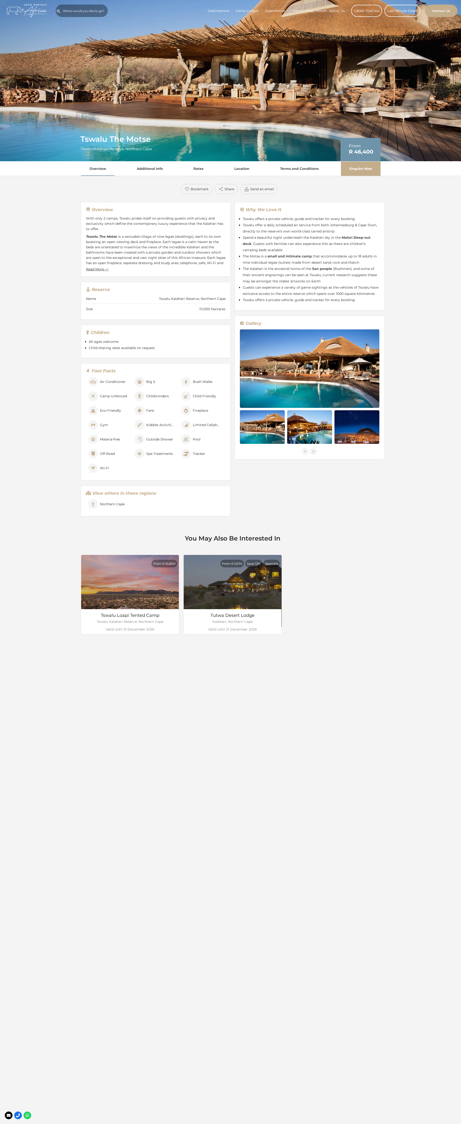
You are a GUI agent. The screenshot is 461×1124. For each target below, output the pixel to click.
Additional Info (150, 169)
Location (241, 169)
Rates (198, 169)
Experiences (275, 11)
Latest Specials (366, 11)
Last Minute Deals (402, 11)
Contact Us (441, 11)
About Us (337, 11)
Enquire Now (360, 169)
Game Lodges (247, 11)
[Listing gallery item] (262, 427)
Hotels (321, 11)
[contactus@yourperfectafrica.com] (8, 1115)
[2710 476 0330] (18, 1115)
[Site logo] (28, 10)
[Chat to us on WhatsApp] (27, 1115)
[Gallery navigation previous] (306, 451)
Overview (98, 169)
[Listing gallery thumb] (309, 368)
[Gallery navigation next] (314, 451)
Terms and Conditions (299, 169)
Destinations (218, 11)
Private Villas (303, 11)
